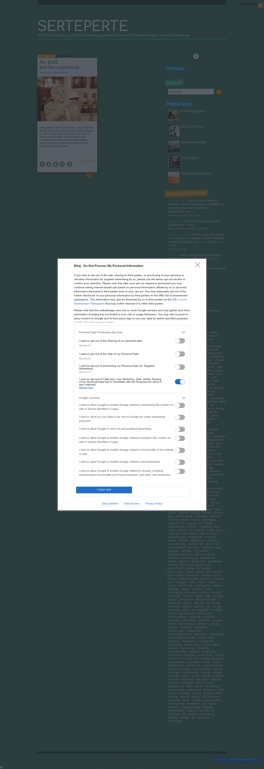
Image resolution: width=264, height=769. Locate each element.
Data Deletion (110, 503)
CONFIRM (104, 489)
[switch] (180, 340)
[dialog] (132, 385)
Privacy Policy (154, 503)
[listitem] (132, 332)
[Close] (199, 266)
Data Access (132, 503)
